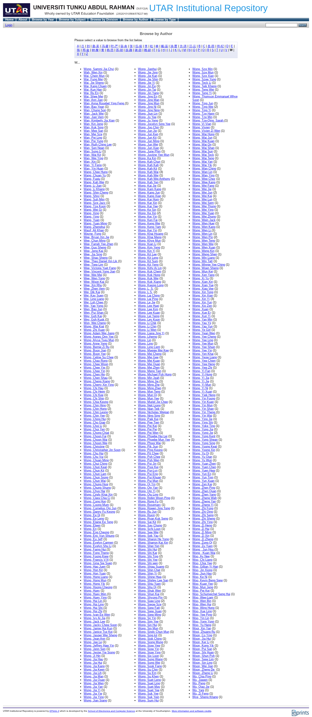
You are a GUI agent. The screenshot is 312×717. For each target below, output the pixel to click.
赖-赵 (147, 50)
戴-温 (164, 46)
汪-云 (192, 46)
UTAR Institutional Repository (208, 8)
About (23, 19)
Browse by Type (164, 19)
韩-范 (110, 50)
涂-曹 (173, 46)
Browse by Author (135, 19)
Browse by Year (43, 19)
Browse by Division (104, 19)
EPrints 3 (54, 711)
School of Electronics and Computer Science (111, 711)
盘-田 (211, 46)
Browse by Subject (72, 19)
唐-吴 (95, 46)
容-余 (123, 46)
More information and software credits (191, 711)
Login (8, 25)
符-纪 (220, 46)
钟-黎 (95, 50)
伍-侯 (138, 46)
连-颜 (128, 50)
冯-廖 (105, 46)
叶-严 (114, 46)
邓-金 (85, 50)
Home (9, 19)
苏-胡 (119, 50)
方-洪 (183, 46)
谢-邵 (138, 50)
